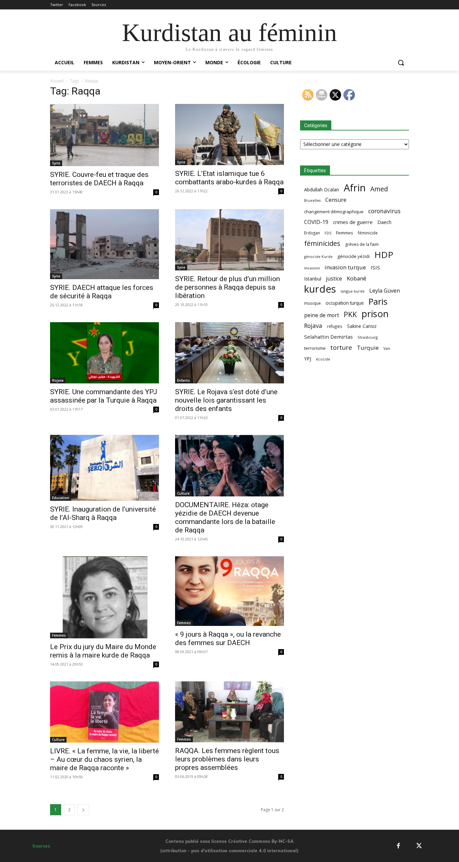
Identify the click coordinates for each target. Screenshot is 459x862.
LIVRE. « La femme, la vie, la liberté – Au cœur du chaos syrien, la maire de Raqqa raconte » (104, 759)
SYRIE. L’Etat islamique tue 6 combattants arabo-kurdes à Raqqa (229, 178)
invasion (312, 267)
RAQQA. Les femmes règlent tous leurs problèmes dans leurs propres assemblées (227, 759)
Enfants (183, 380)
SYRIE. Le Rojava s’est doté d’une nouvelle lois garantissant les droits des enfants (226, 400)
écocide (323, 359)
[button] (401, 62)
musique (312, 303)
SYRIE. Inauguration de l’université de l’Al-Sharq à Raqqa (103, 513)
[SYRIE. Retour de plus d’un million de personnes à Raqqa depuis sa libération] (229, 239)
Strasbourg (368, 337)
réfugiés (334, 326)
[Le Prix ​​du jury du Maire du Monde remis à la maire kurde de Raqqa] (104, 597)
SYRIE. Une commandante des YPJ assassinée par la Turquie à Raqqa (103, 396)
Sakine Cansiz (362, 326)
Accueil (57, 81)
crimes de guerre (353, 222)
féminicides (322, 243)
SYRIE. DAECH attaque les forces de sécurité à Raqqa (101, 292)
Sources (41, 846)
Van (386, 348)
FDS (328, 232)
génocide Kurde (318, 256)
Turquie (368, 347)
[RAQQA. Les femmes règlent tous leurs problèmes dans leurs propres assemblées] (229, 712)
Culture (183, 493)
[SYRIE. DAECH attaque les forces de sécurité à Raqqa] (104, 244)
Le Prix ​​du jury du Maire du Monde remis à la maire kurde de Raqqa (103, 651)
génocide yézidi (353, 256)
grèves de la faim (362, 244)
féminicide (368, 232)
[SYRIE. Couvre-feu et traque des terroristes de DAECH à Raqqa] (104, 135)
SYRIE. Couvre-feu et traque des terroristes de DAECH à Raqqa (99, 179)
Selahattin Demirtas (328, 336)
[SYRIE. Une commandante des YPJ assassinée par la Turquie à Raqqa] (104, 352)
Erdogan (312, 232)
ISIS (375, 267)
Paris (378, 301)
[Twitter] (419, 846)
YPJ (307, 358)
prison (375, 313)
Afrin (355, 187)
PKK (350, 314)
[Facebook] (398, 846)
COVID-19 (316, 222)
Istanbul (312, 278)
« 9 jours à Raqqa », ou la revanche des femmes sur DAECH (228, 638)
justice (334, 278)
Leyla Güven (384, 290)
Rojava (58, 380)
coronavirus (384, 211)
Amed (379, 188)
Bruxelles (312, 200)
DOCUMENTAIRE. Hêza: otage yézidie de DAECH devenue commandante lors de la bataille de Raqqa (225, 517)
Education (60, 497)
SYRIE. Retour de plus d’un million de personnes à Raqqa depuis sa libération (227, 287)
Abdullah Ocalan (321, 189)
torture (341, 347)
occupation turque (345, 303)
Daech (384, 222)
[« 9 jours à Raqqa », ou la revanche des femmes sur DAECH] (229, 591)
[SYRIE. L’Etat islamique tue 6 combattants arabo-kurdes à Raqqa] (229, 134)
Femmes (59, 635)
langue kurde (353, 291)
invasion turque (345, 267)
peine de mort (321, 315)
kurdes (320, 289)
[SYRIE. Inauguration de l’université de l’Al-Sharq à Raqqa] (104, 467)
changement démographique (334, 212)
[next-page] (83, 809)
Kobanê (356, 278)
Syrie (56, 163)
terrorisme (315, 348)
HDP (383, 254)
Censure (335, 199)
